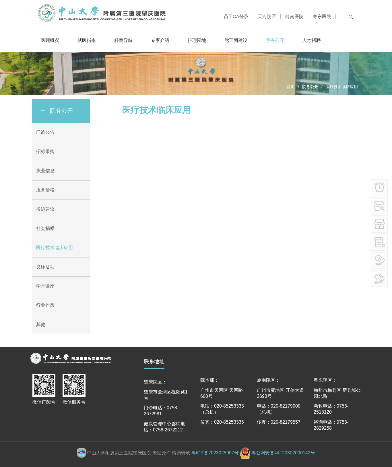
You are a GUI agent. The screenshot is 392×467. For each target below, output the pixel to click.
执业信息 (45, 170)
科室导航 (123, 40)
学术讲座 (45, 286)
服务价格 (45, 189)
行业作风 (45, 305)
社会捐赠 (45, 228)
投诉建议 (45, 209)
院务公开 (275, 40)
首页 (291, 86)
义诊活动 (45, 266)
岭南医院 (294, 16)
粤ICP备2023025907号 (215, 452)
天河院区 (267, 16)
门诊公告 (45, 132)
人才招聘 (311, 40)
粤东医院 (322, 16)
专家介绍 (160, 40)
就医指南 (86, 40)
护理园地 (197, 40)
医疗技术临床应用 (54, 247)
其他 (40, 324)
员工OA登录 (236, 16)
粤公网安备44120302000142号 (283, 452)
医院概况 (50, 40)
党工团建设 (235, 40)
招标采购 (45, 151)
